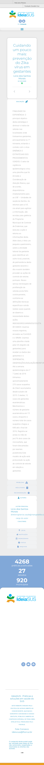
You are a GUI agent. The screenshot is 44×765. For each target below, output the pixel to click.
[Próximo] (26, 91)
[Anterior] (17, 91)
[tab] (22, 101)
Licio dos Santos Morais (22, 77)
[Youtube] (28, 664)
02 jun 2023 (22, 81)
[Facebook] (33, 664)
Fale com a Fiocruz (20, 2)
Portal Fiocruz (5, 2)
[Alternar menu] (22, 29)
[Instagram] (23, 664)
